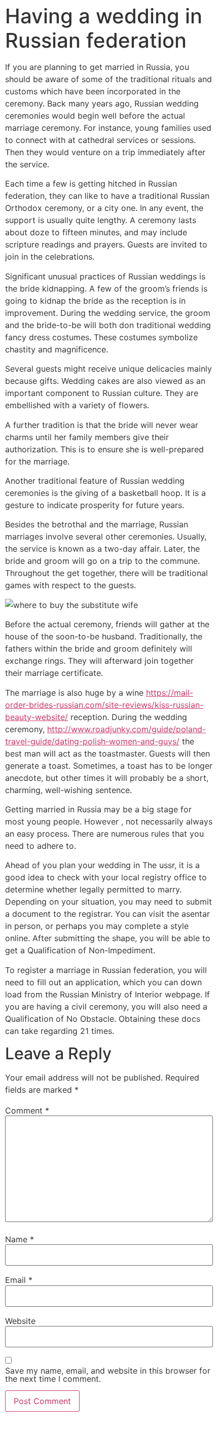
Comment (27, 1110)
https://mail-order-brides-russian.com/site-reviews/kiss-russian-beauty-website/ (104, 705)
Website (20, 1321)
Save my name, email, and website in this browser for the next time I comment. (107, 1375)
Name (19, 1239)
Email (18, 1280)
